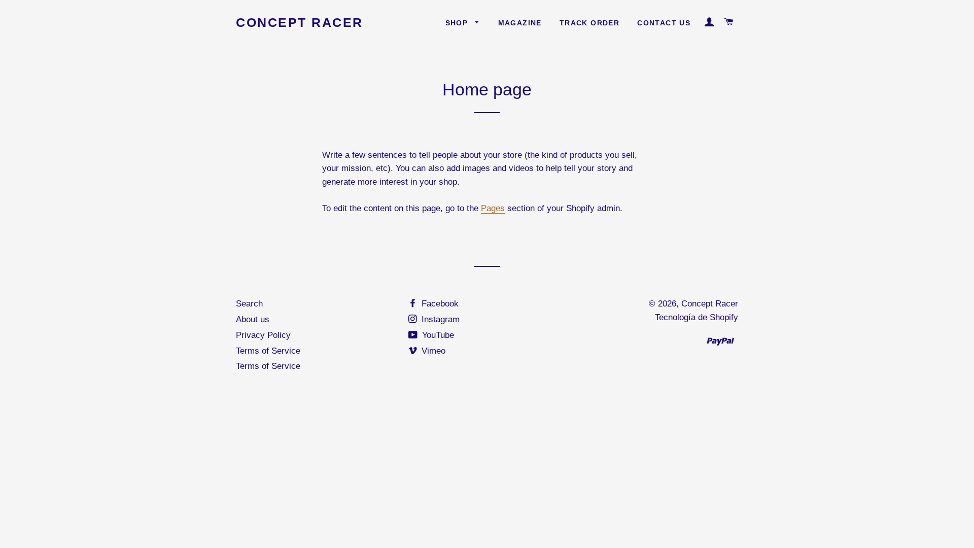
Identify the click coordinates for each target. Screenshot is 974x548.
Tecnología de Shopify (696, 317)
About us (252, 319)
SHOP (458, 23)
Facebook (439, 304)
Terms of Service (268, 351)
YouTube (437, 335)
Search (249, 304)
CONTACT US (663, 23)
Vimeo (432, 351)
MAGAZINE (520, 23)
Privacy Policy (263, 335)
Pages (493, 208)
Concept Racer (299, 22)
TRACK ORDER (589, 23)
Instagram (439, 319)
